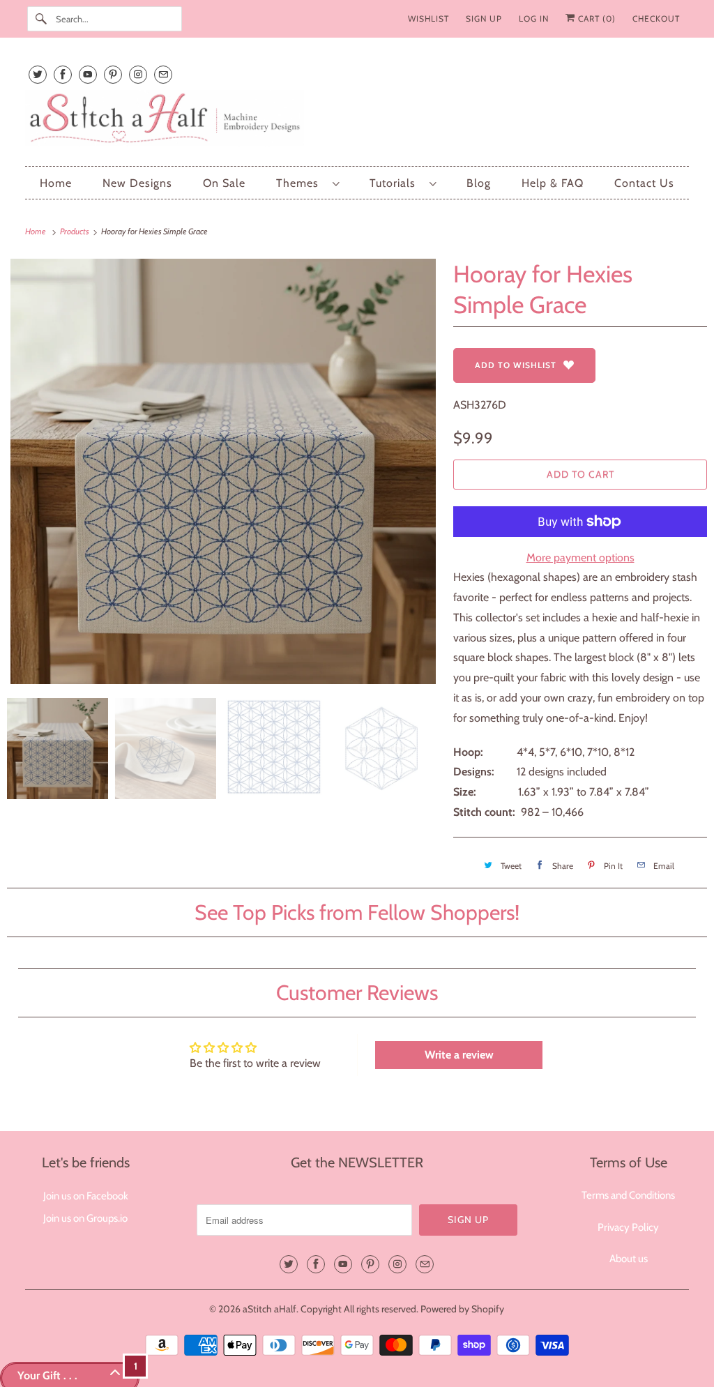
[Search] (41, 18)
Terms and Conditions (628, 1195)
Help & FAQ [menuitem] (553, 183)
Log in (534, 18)
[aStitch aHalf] (357, 121)
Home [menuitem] (56, 183)
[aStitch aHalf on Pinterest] (113, 74)
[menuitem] (307, 183)
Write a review (459, 1054)
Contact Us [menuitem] (644, 183)
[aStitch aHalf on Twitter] (38, 74)
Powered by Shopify (462, 1309)
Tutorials (396, 183)
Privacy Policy (628, 1227)
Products (75, 231)
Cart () (595, 18)
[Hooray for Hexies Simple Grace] (223, 471)
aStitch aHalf (269, 1309)
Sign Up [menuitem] (484, 18)
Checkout (656, 18)
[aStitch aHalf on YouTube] (88, 74)
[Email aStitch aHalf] (163, 74)
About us (628, 1258)
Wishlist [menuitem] (428, 18)
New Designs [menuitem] (137, 183)
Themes (301, 183)
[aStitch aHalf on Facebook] (63, 74)
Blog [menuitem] (478, 183)
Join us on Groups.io (85, 1218)
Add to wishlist (515, 365)
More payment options (580, 557)
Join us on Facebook (85, 1196)
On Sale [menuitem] (224, 183)
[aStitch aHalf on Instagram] (138, 74)
